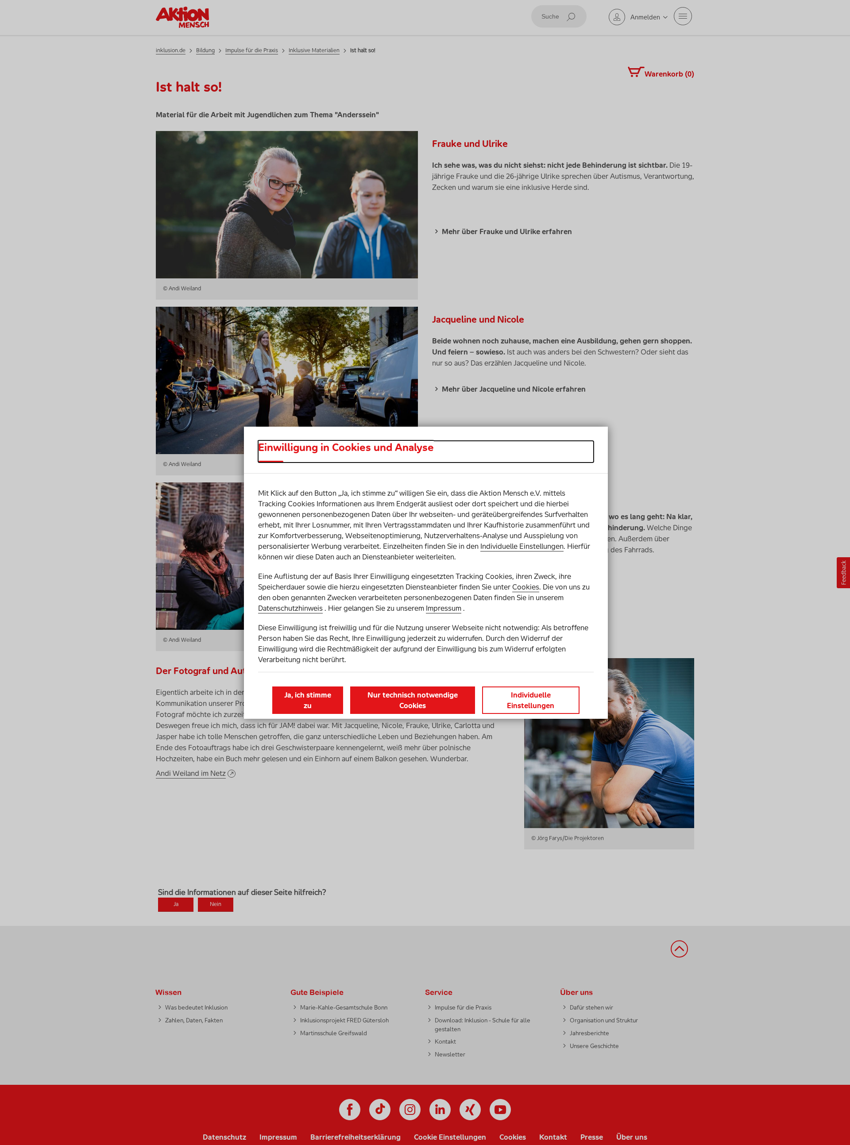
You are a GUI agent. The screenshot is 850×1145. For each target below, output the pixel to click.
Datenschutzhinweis (290, 608)
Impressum (443, 608)
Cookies (525, 587)
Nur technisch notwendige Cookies (412, 700)
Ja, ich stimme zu (307, 700)
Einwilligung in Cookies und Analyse (346, 447)
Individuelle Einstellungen (522, 546)
